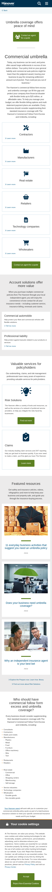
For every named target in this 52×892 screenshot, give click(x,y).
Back (5, 10)
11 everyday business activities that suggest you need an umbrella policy (26, 547)
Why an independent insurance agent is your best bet (26, 662)
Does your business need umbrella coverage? (26, 604)
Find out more (26, 421)
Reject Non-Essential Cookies (26, 883)
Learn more (11, 138)
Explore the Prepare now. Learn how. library (27, 680)
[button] (39, 3)
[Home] (8, 3)
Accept (26, 877)
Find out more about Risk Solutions (26, 684)
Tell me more (11, 326)
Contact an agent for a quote (28, 36)
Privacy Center (10, 867)
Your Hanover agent (12, 808)
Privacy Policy (30, 864)
